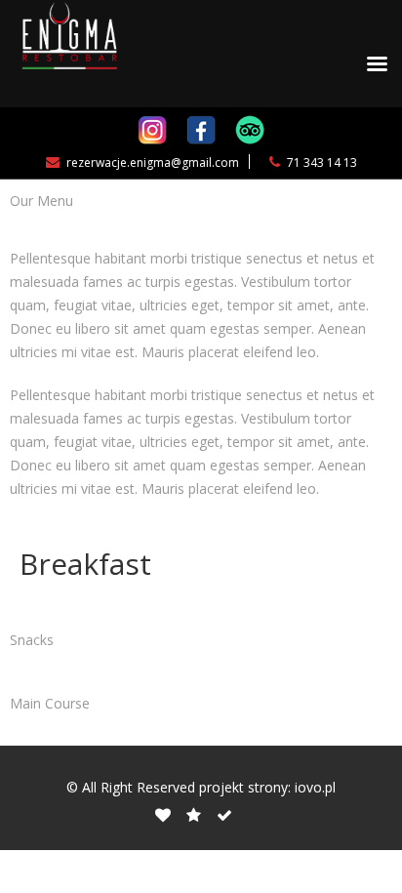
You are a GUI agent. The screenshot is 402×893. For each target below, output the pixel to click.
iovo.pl (315, 787)
